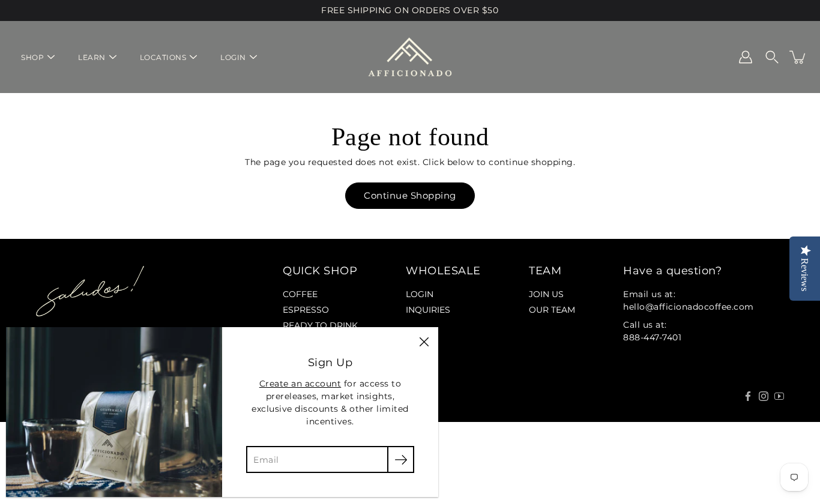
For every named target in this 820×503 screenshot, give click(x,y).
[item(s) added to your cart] (798, 57)
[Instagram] (763, 396)
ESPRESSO (306, 309)
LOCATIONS (163, 57)
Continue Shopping (410, 195)
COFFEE (300, 294)
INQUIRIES (428, 309)
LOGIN (233, 57)
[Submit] (400, 459)
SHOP (32, 57)
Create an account (300, 383)
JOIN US (546, 294)
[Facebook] (748, 396)
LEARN (92, 57)
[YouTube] (779, 396)
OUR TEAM (552, 309)
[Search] (772, 57)
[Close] (423, 341)
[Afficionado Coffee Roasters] (410, 57)
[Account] (745, 57)
